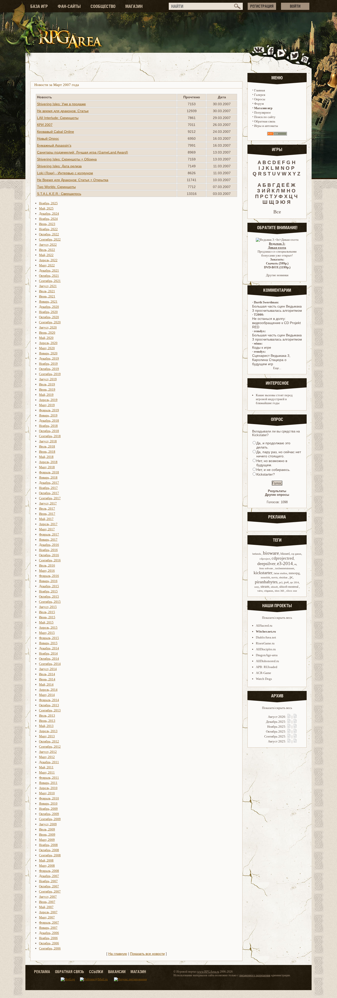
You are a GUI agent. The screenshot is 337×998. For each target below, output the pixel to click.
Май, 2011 (46, 767)
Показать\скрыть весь (277, 617)
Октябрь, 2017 (49, 493)
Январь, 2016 (48, 581)
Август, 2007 (48, 896)
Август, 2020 (48, 327)
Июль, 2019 (47, 384)
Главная (259, 90)
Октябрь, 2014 (49, 658)
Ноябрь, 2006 (48, 938)
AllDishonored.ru (267, 661)
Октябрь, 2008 (49, 850)
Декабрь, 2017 (49, 482)
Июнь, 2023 (47, 224)
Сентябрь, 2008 (50, 855)
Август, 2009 (48, 824)
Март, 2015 (47, 633)
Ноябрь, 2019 (48, 363)
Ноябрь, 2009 (48, 808)
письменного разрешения (254, 975)
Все (277, 211)
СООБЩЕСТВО (103, 6)
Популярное (262, 112)
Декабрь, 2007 (49, 876)
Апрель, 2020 (48, 343)
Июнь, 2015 (47, 617)
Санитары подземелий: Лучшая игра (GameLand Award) (82, 152)
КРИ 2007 (45, 125)
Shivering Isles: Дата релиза (59, 166)
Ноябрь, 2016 (48, 550)
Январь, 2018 (48, 477)
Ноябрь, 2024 (48, 219)
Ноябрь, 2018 (48, 426)
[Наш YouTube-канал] (281, 55)
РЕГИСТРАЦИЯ (262, 6)
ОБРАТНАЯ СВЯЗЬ (69, 971)
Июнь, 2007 (47, 902)
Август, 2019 (48, 379)
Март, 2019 (47, 405)
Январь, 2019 (48, 415)
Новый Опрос (48, 138)
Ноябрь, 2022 (48, 229)
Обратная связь (264, 121)
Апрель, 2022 (48, 260)
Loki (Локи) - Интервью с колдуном (65, 173)
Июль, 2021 (47, 291)
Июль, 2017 (47, 508)
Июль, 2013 (47, 715)
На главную (117, 954)
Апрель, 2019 (48, 400)
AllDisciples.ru (266, 649)
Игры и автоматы (266, 126)
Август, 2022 (48, 244)
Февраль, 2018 (49, 472)
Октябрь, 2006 (49, 943)
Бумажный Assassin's (54, 145)
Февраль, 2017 (49, 534)
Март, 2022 (47, 265)
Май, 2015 (46, 622)
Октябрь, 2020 (49, 317)
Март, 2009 (47, 840)
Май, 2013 (46, 726)
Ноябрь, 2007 (48, 881)
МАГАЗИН (134, 6)
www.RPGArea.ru (208, 971)
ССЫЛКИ (96, 971)
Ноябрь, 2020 (48, 312)
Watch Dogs (264, 679)
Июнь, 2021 (47, 296)
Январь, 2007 (48, 927)
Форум (259, 103)
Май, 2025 (46, 208)
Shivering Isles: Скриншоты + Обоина (67, 159)
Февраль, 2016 (49, 576)
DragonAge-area (267, 655)
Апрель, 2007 (48, 912)
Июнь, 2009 (47, 834)
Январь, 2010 (48, 803)
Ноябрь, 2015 (48, 591)
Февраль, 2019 (49, 410)
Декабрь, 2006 (49, 933)
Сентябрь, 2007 (50, 891)
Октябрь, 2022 (49, 234)
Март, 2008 (47, 865)
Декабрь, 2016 (49, 545)
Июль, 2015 (47, 612)
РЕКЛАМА (42, 971)
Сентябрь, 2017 (50, 498)
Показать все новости (147, 954)
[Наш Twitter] (293, 55)
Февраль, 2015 (49, 638)
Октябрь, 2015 (49, 596)
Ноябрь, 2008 (48, 845)
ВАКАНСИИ (117, 971)
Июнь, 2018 (47, 451)
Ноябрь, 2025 (48, 203)
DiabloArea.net (266, 637)
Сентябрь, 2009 (50, 819)
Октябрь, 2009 (49, 814)
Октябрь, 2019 (49, 369)
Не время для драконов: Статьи (63, 111)
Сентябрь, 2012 (50, 746)
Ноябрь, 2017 (48, 488)
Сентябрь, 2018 (50, 436)
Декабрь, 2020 (49, 307)
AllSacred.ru (264, 625)
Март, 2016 (47, 570)
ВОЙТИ (295, 6)
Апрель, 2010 (48, 788)
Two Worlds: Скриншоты (56, 187)
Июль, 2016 (47, 565)
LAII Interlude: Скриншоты (57, 118)
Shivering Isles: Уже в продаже (61, 104)
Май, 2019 (46, 394)
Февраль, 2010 (49, 798)
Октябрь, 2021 (49, 275)
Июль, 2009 (47, 829)
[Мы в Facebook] (271, 55)
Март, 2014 (47, 695)
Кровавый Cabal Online (55, 132)
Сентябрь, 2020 (50, 322)
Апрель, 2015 (48, 627)
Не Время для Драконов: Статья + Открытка (72, 180)
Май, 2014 (46, 684)
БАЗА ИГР (39, 6)
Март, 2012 (47, 757)
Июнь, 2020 (47, 332)
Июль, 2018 (47, 446)
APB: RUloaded (266, 667)
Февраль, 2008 (49, 871)
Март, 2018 (47, 467)
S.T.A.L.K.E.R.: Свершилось (59, 194)
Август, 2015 (48, 607)
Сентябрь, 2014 (50, 664)
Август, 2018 (48, 441)
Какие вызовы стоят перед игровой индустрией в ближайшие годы (274, 399)
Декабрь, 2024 (49, 213)
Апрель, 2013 (48, 731)
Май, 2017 (46, 519)
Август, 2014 (48, 669)
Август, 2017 (48, 503)
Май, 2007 (46, 907)
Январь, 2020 (48, 353)
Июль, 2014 (47, 674)
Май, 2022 (46, 255)
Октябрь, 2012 (49, 741)
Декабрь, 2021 (49, 270)
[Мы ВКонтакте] (259, 55)
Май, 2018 (46, 457)
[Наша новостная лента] (305, 55)
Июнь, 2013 (47, 721)
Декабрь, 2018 (49, 420)
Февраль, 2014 (49, 700)
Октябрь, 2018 (49, 431)
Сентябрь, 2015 (50, 601)
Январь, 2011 (48, 783)
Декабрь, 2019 (49, 358)
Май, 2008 (46, 860)
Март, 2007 (47, 917)
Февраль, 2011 (49, 777)
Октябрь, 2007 (49, 886)
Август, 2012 (48, 752)
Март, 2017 (47, 529)
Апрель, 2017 (48, 524)
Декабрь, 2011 (49, 762)
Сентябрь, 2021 (50, 281)
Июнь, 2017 (47, 514)
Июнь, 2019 (47, 389)
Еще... (277, 368)
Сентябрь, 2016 (50, 560)
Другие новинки (277, 275)
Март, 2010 (47, 793)
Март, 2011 (47, 772)
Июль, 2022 (47, 250)
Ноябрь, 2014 (48, 653)
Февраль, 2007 (49, 922)
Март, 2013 (47, 736)
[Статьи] (295, 717)
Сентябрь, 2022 (50, 239)
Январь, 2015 (48, 643)
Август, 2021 (48, 286)
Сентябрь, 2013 (50, 710)
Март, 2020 (47, 348)
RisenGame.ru (265, 643)
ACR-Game (263, 673)
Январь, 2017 (48, 539)
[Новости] (289, 717)
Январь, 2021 (48, 301)
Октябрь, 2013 (49, 705)
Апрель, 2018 (48, 462)
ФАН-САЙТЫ (69, 6)
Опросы (259, 99)
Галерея (259, 95)
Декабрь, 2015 (49, 586)
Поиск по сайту (265, 117)
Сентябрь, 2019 (50, 374)
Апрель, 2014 (48, 689)
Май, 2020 (46, 338)
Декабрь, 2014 (49, 648)
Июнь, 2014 (47, 679)
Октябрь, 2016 (49, 555)
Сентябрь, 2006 (50, 948)
